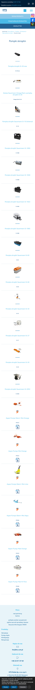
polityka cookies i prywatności (17, 620)
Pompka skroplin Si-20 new (17, 66)
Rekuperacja (5, 640)
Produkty (17, 31)
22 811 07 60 (16, 2)
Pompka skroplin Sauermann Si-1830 (17, 175)
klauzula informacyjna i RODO (17, 624)
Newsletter (17, 26)
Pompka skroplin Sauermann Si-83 (17, 255)
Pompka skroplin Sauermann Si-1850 (17, 148)
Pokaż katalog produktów (17, 21)
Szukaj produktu (17, 16)
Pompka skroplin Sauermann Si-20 (17, 362)
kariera (17, 616)
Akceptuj (6, 687)
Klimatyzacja (23, 31)
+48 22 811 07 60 (17, 661)
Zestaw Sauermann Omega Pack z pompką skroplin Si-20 (17, 94)
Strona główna (11, 31)
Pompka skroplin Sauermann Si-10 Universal (17, 121)
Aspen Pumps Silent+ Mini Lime (17, 484)
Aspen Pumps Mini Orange (17, 451)
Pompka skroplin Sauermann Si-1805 (17, 228)
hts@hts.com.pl (17, 650)
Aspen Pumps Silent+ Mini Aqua (17, 515)
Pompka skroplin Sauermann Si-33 (17, 309)
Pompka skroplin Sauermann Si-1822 (17, 202)
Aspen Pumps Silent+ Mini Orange (17, 418)
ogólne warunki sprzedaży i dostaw (17, 622)
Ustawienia (22, 687)
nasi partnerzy (17, 613)
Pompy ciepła (5, 635)
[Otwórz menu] (31, 10)
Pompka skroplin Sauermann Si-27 (17, 336)
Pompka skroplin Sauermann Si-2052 (17, 389)
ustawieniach (22, 684)
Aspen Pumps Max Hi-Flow (17, 582)
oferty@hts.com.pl (16, 5)
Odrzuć (14, 687)
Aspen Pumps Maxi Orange (17, 549)
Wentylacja (4, 633)
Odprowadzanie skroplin (7, 33)
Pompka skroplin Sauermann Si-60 (17, 282)
